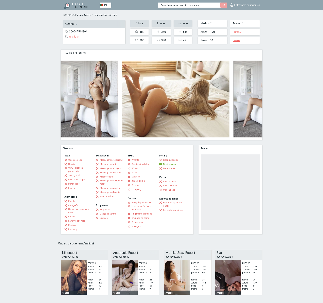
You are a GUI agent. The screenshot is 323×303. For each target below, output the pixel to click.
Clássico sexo (75, 160)
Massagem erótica (109, 164)
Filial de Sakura (107, 196)
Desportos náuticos (173, 210)
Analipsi (88, 15)
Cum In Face (169, 190)
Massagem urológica (110, 168)
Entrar (247, 5)
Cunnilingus (137, 222)
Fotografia (73, 205)
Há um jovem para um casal (78, 211)
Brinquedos (74, 184)
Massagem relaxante (110, 192)
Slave (134, 172)
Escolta (72, 201)
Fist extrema (169, 168)
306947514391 (78, 31)
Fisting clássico (170, 160)
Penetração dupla (76, 179)
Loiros (236, 40)
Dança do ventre (108, 213)
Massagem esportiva (110, 188)
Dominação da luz (140, 164)
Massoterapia (106, 176)
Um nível (72, 164)
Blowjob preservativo (142, 202)
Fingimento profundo (142, 213)
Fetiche (71, 188)
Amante (135, 160)
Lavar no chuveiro (76, 221)
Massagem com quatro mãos (111, 182)
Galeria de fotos (75, 53)
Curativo (135, 185)
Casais (71, 216)
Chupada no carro (140, 218)
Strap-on (136, 176)
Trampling (136, 189)
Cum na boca (169, 181)
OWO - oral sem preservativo (75, 169)
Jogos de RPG (139, 181)
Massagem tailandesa (110, 172)
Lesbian (104, 218)
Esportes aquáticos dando (172, 204)
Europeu (237, 31)
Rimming (72, 229)
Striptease (105, 209)
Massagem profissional (111, 160)
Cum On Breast (170, 185)
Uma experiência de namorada (141, 208)
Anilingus (136, 226)
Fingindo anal (169, 164)
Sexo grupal (74, 175)
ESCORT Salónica (72, 15)
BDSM (135, 168)
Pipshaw (72, 225)
